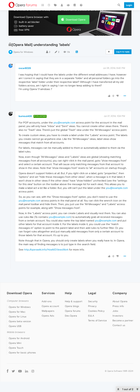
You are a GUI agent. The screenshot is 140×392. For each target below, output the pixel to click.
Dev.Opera (71, 315)
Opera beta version (20, 321)
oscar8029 (25, 68)
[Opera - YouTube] (20, 371)
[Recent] (49, 5)
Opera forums (73, 311)
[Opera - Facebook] (7, 371)
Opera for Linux (17, 316)
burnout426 (25, 116)
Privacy (92, 306)
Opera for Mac (17, 311)
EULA (91, 315)
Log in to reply (123, 52)
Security (92, 301)
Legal (92, 293)
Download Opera (75, 19)
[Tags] (55, 5)
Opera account (50, 306)
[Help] (81, 5)
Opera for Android (19, 338)
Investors (118, 315)
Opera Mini (15, 343)
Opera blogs (72, 306)
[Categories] (42, 5)
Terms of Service (97, 320)
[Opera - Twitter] (13, 371)
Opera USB (15, 326)
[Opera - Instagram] (33, 371)
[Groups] (68, 5)
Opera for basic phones (22, 352)
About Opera (120, 301)
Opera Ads (48, 315)
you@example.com (64, 122)
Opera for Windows (23, 52)
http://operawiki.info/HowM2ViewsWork (46, 249)
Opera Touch (16, 347)
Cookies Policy (96, 311)
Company (120, 293)
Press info (118, 306)
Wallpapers (48, 311)
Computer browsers (18, 300)
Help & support (73, 301)
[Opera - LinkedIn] (26, 371)
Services (48, 293)
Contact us (119, 325)
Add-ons (47, 301)
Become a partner (123, 320)
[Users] (62, 5)
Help (68, 293)
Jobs (115, 311)
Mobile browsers (16, 332)
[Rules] (75, 5)
